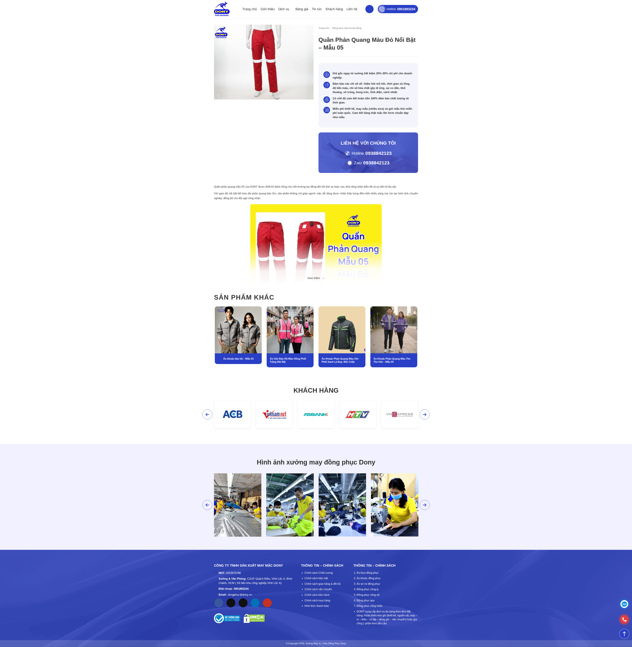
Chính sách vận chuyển (318, 589)
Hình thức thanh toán (316, 606)
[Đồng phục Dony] (222, 9)
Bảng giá (301, 9)
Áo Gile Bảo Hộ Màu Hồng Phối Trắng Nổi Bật (236, 360)
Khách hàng (334, 9)
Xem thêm (313, 278)
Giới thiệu (268, 9)
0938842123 (378, 153)
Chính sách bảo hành (316, 594)
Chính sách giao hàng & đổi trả (322, 583)
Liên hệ (352, 9)
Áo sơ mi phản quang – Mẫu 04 (394, 358)
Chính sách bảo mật (316, 578)
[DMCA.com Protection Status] (254, 618)
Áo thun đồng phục (368, 572)
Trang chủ (249, 9)
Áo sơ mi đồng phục (368, 583)
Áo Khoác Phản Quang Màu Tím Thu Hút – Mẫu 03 (340, 360)
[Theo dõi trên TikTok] (230, 602)
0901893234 (241, 588)
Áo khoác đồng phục (369, 578)
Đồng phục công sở (368, 594)
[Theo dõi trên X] (243, 602)
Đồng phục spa (365, 600)
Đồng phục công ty (368, 589)
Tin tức (317, 9)
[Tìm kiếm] (369, 9)
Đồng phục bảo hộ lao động (346, 28)
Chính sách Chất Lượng (318, 572)
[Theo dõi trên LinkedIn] (255, 602)
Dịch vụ (283, 9)
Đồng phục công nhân (369, 606)
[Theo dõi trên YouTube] (267, 602)
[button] (218, 95)
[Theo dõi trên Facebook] (218, 602)
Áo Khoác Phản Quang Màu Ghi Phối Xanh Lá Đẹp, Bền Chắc (288, 360)
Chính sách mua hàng (317, 600)
